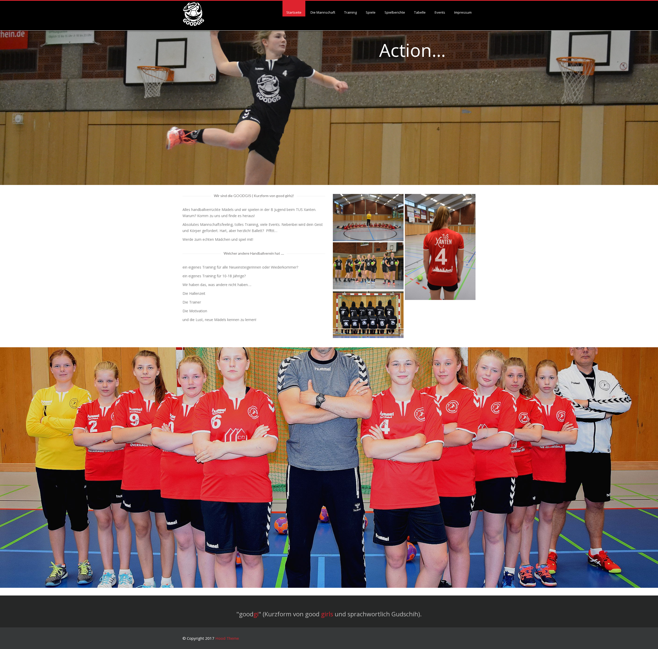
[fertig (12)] (368, 314)
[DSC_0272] (368, 217)
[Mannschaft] (368, 265)
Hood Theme (227, 638)
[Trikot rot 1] (440, 247)
